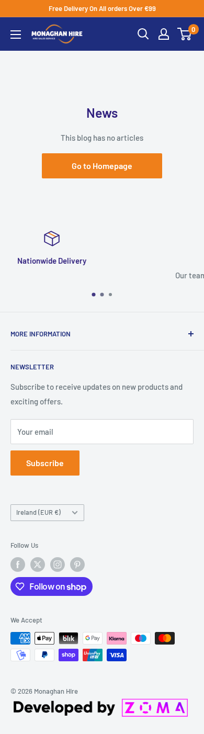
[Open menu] (15, 34)
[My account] (163, 34)
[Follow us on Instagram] (57, 564)
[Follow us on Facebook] (17, 564)
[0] (184, 34)
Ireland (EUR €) (38, 512)
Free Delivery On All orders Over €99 (102, 8)
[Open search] (143, 34)
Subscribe (45, 463)
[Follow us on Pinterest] (77, 564)
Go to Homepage (102, 166)
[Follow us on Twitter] (37, 564)
